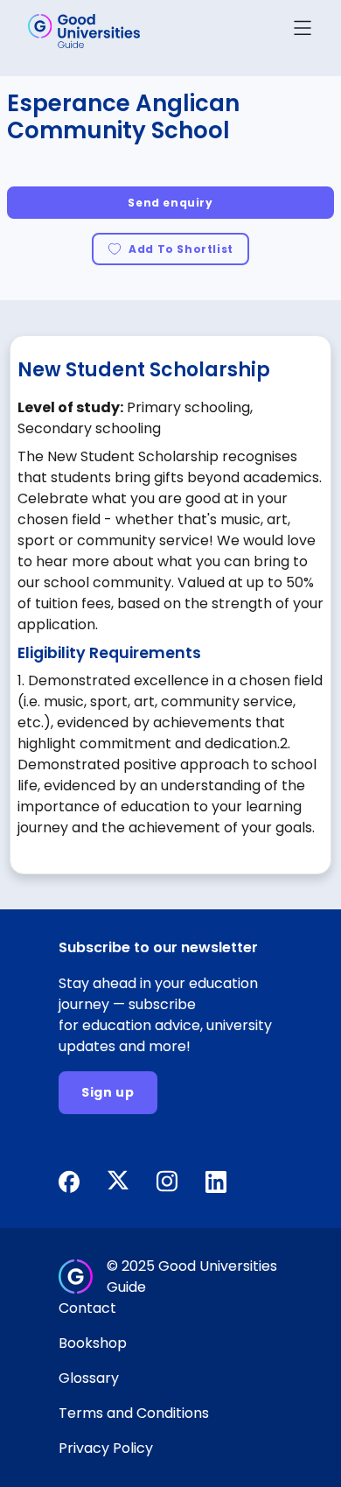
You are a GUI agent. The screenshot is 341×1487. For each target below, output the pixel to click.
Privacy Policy (106, 1448)
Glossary (89, 1378)
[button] (302, 31)
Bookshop (93, 1343)
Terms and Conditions (134, 1413)
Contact (87, 1308)
